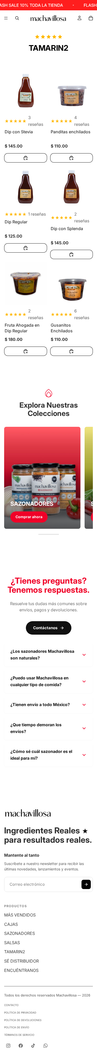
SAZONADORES (19, 933)
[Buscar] (17, 18)
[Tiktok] (33, 1046)
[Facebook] (21, 1046)
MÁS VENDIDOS (20, 915)
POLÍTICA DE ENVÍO (16, 1027)
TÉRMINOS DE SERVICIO (19, 1034)
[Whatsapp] (45, 1046)
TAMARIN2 (14, 951)
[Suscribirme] (86, 884)
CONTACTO (11, 1005)
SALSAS (12, 942)
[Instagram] (8, 1046)
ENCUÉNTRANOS (21, 970)
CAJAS (11, 924)
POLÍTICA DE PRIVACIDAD (20, 1012)
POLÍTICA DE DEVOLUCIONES (22, 1020)
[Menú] (6, 18)
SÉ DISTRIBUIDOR (21, 961)
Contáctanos (45, 627)
